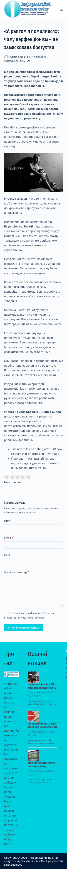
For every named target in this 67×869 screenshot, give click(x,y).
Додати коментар (16, 572)
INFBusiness (14, 864)
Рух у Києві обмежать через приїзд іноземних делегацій (42, 725)
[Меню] (61, 9)
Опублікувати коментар (23, 627)
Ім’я (7, 520)
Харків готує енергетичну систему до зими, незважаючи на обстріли (41, 766)
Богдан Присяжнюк (40, 692)
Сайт (7, 555)
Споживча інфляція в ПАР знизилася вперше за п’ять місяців (42, 688)
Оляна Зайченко (39, 731)
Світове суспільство (17, 60)
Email (8, 537)
